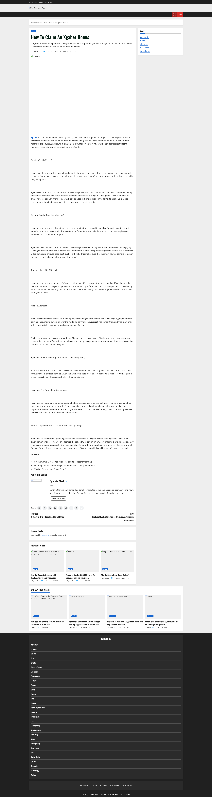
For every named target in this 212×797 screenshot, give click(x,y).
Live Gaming (35, 725)
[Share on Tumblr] (71, 508)
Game (33, 31)
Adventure (34, 644)
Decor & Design (36, 667)
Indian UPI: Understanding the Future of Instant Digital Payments (161, 623)
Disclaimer (144, 47)
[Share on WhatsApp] (55, 508)
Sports (33, 761)
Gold (32, 698)
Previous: (47, 515)
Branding (34, 649)
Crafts (33, 658)
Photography (35, 743)
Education (34, 671)
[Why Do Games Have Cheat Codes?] (117, 561)
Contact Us (144, 37)
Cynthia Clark (38, 51)
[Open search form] (169, 14)
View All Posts (58, 498)
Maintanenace (36, 730)
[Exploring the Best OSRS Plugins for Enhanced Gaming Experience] (82, 561)
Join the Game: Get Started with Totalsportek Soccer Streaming (63, 461)
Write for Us (145, 51)
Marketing (34, 734)
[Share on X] (45, 508)
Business (112, 616)
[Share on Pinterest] (60, 508)
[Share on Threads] (76, 508)
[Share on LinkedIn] (50, 508)
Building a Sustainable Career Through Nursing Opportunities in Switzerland (84, 623)
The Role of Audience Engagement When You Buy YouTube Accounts (125, 623)
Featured (34, 680)
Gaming (33, 694)
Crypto (33, 662)
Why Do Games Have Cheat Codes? (50, 469)
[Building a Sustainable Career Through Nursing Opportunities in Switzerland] (87, 607)
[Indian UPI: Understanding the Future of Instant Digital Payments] (163, 607)
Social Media (35, 757)
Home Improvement (38, 707)
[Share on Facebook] (39, 508)
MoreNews (114, 794)
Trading (33, 775)
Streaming (34, 766)
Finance (36, 616)
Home (142, 40)
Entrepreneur (36, 676)
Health (73, 616)
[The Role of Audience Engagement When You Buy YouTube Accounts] (125, 607)
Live (180, 14)
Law (32, 721)
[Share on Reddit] (66, 508)
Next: (113, 517)
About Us (144, 44)
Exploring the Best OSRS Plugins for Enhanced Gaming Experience (64, 465)
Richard (34, 627)
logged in (45, 535)
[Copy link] (82, 508)
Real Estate (35, 748)
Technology (35, 770)
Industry (34, 712)
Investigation (35, 716)
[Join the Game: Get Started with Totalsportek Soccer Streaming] (47, 561)
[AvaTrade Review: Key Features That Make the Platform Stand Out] (49, 607)
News (33, 739)
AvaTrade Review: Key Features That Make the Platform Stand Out (47, 623)
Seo (32, 752)
